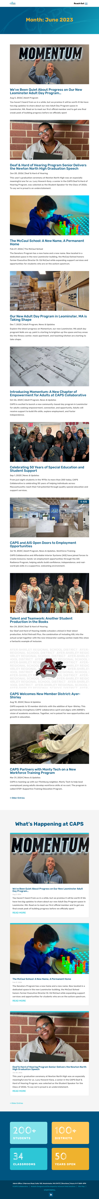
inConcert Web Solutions (66, 1186)
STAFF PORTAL (49, 1190)
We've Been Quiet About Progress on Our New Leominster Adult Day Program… (46, 91)
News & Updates (47, 324)
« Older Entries (17, 798)
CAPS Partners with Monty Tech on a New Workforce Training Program (43, 771)
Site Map (81, 1186)
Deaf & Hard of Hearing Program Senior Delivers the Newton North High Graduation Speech (48, 167)
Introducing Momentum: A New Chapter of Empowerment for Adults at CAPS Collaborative (48, 393)
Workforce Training (65, 551)
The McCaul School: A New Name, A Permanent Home (47, 242)
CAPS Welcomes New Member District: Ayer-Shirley (45, 695)
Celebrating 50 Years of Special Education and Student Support (47, 469)
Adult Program (31, 98)
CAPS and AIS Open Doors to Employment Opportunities (43, 544)
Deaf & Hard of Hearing (36, 173)
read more (19, 912)
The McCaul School (33, 249)
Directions (65, 1183)
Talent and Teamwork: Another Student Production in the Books (41, 620)
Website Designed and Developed (43, 1186)
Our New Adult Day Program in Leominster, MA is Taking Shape (48, 318)
